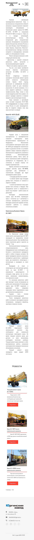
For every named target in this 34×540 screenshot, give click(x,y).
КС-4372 (8, 32)
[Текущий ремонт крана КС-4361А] (17, 379)
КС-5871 (15, 32)
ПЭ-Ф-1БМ (12, 34)
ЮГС (20, 535)
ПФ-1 (7, 34)
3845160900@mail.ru (15, 517)
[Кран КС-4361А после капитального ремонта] (17, 458)
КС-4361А (25, 30)
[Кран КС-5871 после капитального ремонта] (17, 418)
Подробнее (13, 404)
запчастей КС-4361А (12, 72)
